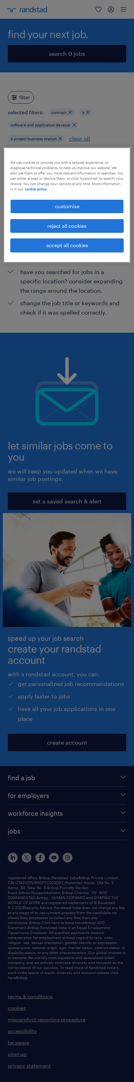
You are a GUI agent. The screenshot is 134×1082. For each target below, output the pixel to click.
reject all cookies (67, 226)
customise (67, 206)
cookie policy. (36, 189)
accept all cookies (67, 245)
